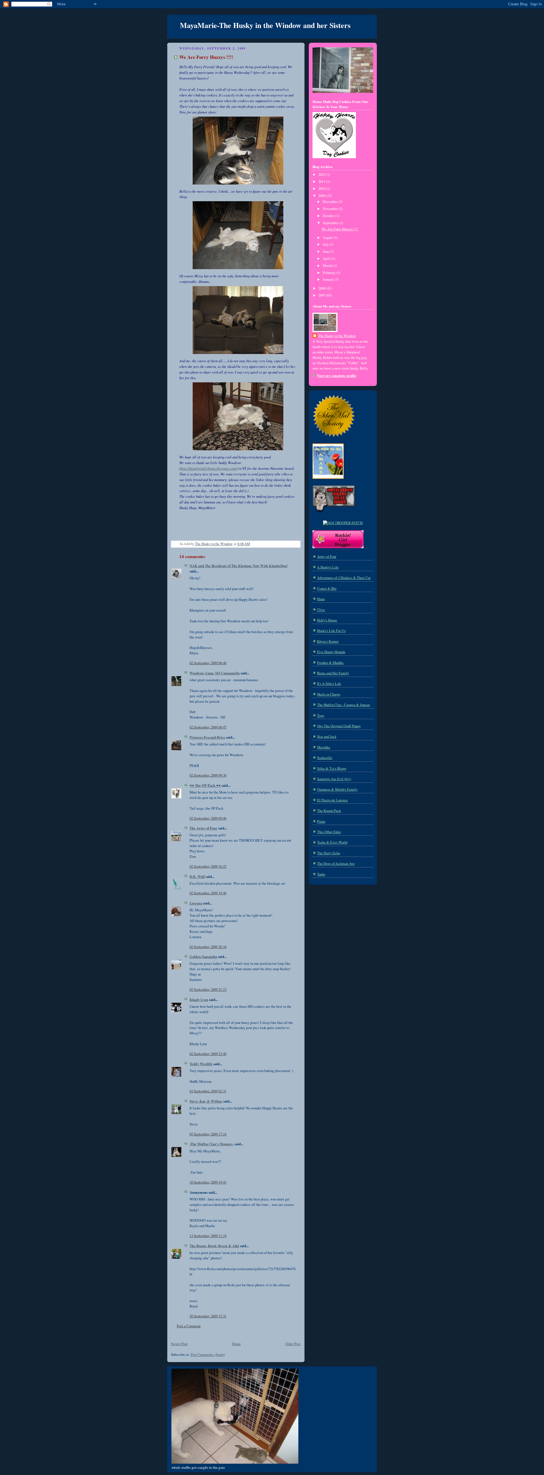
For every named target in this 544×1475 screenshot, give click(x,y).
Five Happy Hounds (331, 651)
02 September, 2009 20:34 (208, 946)
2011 (322, 181)
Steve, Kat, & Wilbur (206, 1101)
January (329, 279)
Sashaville (324, 757)
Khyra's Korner (328, 641)
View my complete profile (336, 375)
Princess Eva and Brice (207, 737)
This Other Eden (329, 831)
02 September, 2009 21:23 (208, 989)
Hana (321, 599)
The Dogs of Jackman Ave (336, 863)
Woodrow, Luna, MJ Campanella (215, 673)
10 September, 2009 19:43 (208, 1182)
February (329, 272)
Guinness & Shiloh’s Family (337, 789)
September (331, 222)
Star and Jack (326, 736)
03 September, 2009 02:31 (208, 1091)
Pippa (321, 821)
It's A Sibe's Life (329, 683)
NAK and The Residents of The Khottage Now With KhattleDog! (239, 565)
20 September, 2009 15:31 (208, 1316)
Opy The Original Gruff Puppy (339, 726)
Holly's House (327, 620)
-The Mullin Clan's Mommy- (212, 1143)
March (328, 265)
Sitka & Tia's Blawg (331, 768)
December (331, 201)
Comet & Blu (326, 588)
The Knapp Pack (329, 810)
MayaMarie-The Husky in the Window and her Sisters (265, 25)
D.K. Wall (197, 876)
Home (236, 1343)
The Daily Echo (328, 853)
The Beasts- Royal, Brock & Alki (214, 1245)
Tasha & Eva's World (332, 842)
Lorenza (196, 903)
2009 (322, 195)
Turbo (321, 874)
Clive (321, 609)
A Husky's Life (328, 567)
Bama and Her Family (333, 673)
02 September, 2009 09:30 (208, 775)
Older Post (293, 1343)
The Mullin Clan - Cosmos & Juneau (343, 704)
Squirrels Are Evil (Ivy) (334, 779)
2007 (322, 295)
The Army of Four (203, 828)
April (327, 258)
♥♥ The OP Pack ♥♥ (205, 785)
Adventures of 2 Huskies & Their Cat (344, 577)
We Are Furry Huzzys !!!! (340, 229)
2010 (322, 188)
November (331, 208)
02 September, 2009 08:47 (208, 727)
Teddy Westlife (201, 1063)
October (329, 215)
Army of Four (326, 556)
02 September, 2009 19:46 (208, 893)
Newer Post (179, 1343)
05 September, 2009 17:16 (208, 1134)
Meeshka (323, 747)
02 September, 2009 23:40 (208, 1053)
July (326, 244)
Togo (320, 715)
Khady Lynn (199, 999)
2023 (322, 174)
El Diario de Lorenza (332, 800)
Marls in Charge (328, 694)
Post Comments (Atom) (208, 1354)
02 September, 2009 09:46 (208, 818)
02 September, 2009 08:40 (208, 663)
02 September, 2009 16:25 (208, 866)
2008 (322, 288)
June (326, 251)
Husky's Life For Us (331, 630)
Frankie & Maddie (330, 662)
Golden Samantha (203, 956)
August (328, 237)
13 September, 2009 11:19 (208, 1235)
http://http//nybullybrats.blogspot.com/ (208, 468)
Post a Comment (189, 1326)
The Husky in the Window (337, 335)
